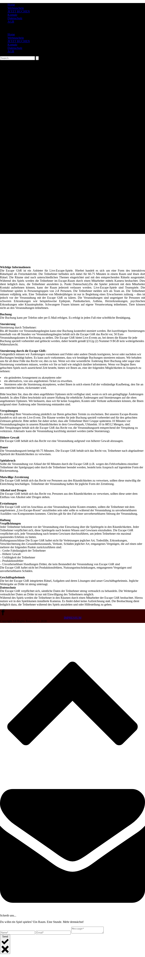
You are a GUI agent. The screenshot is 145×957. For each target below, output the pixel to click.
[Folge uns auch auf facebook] (3, 614)
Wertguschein (16, 8)
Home (11, 4)
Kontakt (12, 14)
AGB (11, 21)
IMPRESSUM (72, 617)
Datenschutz (15, 18)
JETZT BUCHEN (19, 11)
